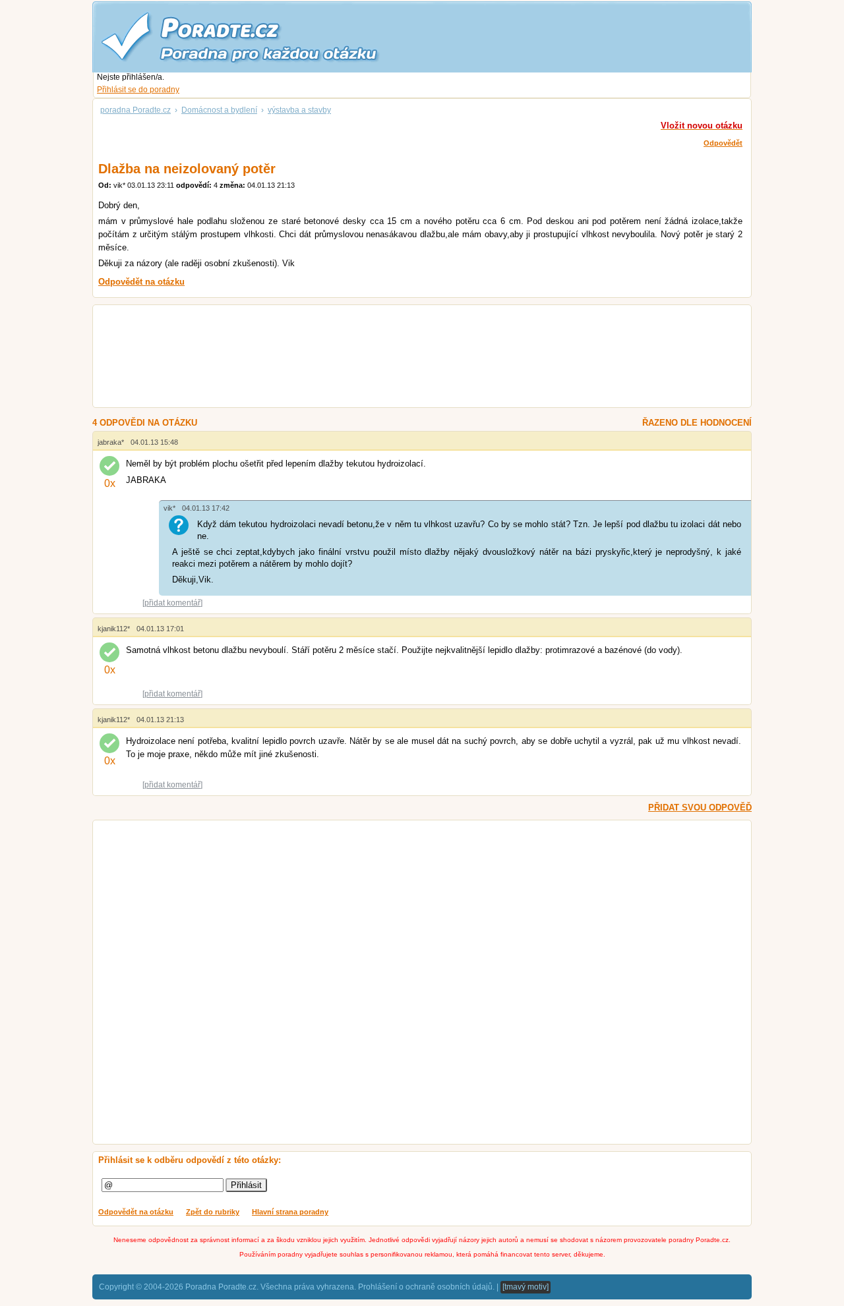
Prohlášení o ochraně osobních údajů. (426, 1287)
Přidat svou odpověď (700, 807)
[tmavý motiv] (525, 1287)
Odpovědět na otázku (135, 1212)
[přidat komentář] (172, 603)
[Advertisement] (405, 357)
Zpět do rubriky (212, 1212)
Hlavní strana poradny (290, 1212)
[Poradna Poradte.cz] (263, 36)
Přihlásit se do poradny (138, 89)
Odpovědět (723, 143)
